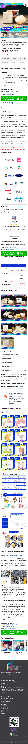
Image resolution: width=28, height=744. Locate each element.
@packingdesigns (10, 94)
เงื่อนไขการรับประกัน (5, 708)
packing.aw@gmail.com (10, 93)
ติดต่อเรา (3, 713)
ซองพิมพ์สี (3, 699)
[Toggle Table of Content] (7, 112)
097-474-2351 (14, 91)
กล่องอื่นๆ (16, 555)
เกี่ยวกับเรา (3, 711)
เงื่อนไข (20, 241)
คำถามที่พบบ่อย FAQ (5, 710)
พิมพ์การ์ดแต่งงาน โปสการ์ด (6, 696)
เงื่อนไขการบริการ (4, 707)
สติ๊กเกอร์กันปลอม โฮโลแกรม (7, 698)
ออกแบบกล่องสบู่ (17, 557)
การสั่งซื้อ (3, 702)
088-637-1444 (6, 91)
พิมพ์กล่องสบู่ (13, 104)
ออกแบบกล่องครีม (9, 557)
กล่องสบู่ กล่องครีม (9, 102)
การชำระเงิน (3, 704)
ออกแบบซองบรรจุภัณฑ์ (5, 701)
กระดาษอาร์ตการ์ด (6, 104)
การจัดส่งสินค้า (4, 705)
